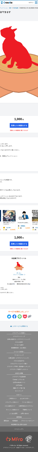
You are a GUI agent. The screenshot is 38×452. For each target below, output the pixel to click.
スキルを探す (19, 342)
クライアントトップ (19, 336)
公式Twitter (19, 385)
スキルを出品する (19, 361)
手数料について (27, 410)
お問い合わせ (25, 413)
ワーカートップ (19, 355)
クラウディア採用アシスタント (19, 369)
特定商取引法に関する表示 (19, 424)
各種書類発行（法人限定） (19, 348)
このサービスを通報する (20, 326)
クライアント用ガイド (12, 402)
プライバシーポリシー (27, 420)
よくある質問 (13, 413)
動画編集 (16, 8)
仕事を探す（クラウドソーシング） (19, 358)
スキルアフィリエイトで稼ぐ (19, 363)
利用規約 (15, 420)
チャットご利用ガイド (12, 410)
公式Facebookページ (19, 382)
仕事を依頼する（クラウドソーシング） (19, 339)
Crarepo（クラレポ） (19, 379)
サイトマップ (19, 391)
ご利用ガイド (13, 398)
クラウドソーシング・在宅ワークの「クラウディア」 (19, 447)
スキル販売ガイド (10, 406)
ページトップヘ (19, 429)
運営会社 (6, 420)
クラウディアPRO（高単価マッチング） (19, 366)
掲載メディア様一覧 (19, 388)
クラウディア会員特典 (19, 376)
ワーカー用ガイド (27, 402)
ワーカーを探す (19, 345)
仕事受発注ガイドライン (26, 406)
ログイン (31, 2)
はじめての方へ (24, 398)
